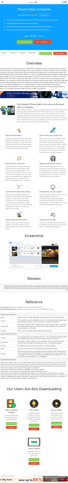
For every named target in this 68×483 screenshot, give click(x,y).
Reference (32, 53)
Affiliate (56, 475)
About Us (50, 475)
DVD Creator (34, 410)
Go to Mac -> (45, 15)
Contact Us (36, 475)
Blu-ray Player (56, 410)
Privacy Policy (43, 475)
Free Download (25, 42)
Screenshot (13, 53)
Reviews (22, 53)
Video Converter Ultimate (11, 411)
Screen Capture (34, 448)
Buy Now (44, 42)
